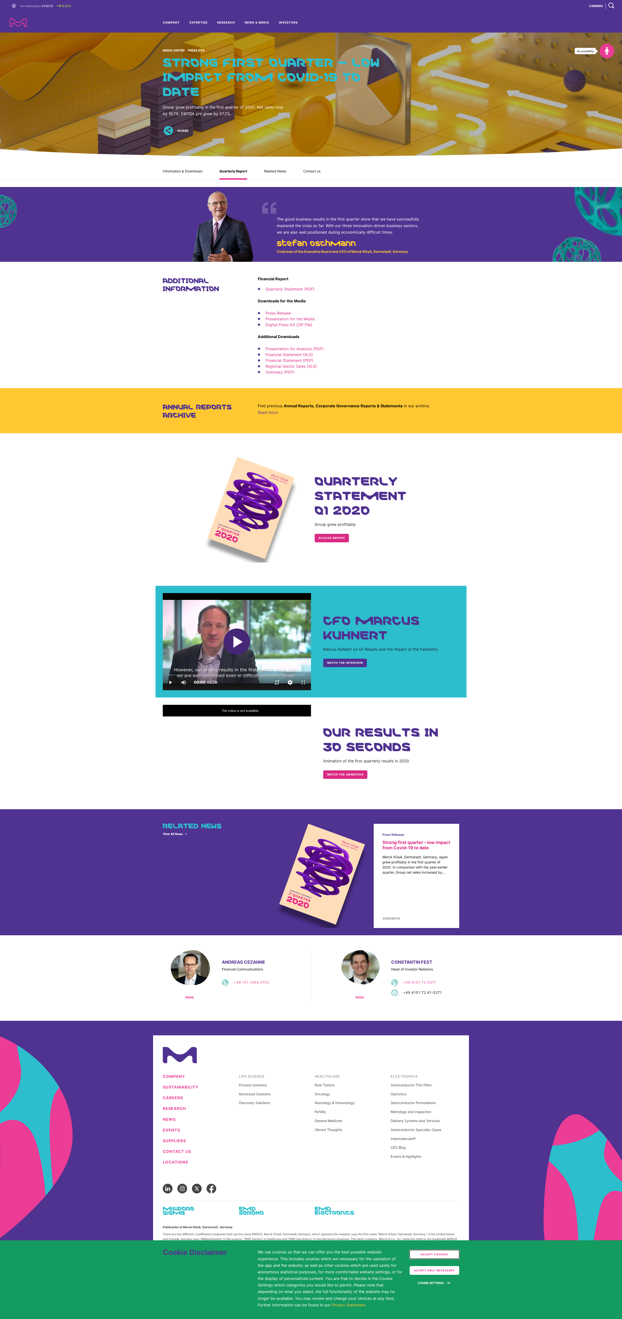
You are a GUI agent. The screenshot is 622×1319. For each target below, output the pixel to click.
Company (171, 22)
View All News (173, 834)
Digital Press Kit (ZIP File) (289, 324)
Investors (288, 22)
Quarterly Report (233, 171)
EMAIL (189, 997)
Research (226, 22)
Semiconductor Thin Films (411, 1085)
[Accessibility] (607, 51)
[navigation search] (611, 5)
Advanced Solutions (254, 1094)
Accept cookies (434, 1254)
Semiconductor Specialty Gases (416, 1130)
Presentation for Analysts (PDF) (295, 348)
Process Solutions (253, 1085)
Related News (275, 171)
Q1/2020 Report (332, 538)
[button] (15, 6)
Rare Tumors (325, 1085)
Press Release (278, 313)
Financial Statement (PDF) (289, 360)
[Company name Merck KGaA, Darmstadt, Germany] (18, 22)
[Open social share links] (168, 130)
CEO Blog (398, 1147)
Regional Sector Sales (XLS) (291, 366)
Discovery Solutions (254, 1103)
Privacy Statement (348, 1304)
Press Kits (196, 50)
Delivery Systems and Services (415, 1121)
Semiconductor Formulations (413, 1103)
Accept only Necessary (434, 1270)
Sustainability (181, 1087)
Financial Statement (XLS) (289, 354)
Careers (173, 1098)
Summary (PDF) (280, 372)
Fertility (320, 1112)
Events (171, 1130)
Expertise (198, 22)
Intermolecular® (403, 1139)
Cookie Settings (431, 1283)
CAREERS (596, 6)
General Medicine (328, 1121)
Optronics (398, 1094)
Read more (268, 412)
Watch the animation (345, 774)
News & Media (257, 22)
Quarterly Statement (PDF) (290, 289)
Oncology (322, 1094)
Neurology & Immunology (335, 1103)
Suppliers (174, 1141)
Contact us (311, 171)
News (169, 1119)
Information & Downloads (182, 171)
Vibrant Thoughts (328, 1130)
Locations (175, 1162)
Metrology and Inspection (411, 1112)
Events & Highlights (406, 1156)
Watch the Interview (345, 662)
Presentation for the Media (290, 318)
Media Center (174, 50)
